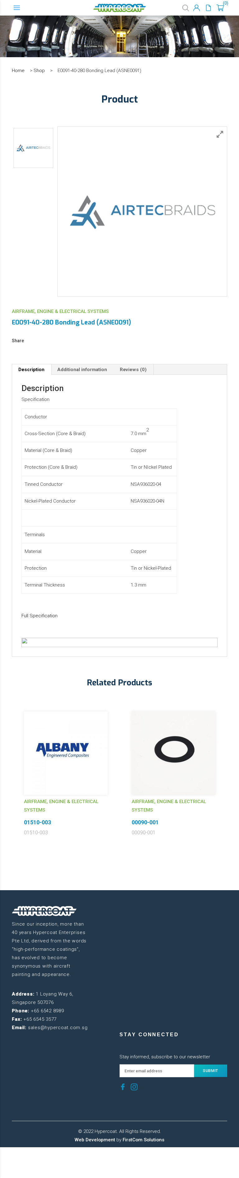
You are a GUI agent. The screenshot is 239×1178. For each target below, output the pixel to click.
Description (31, 369)
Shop (39, 70)
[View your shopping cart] (220, 8)
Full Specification (39, 616)
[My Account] (196, 8)
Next (232, 764)
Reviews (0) (133, 369)
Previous (7, 764)
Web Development (95, 1140)
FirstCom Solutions (143, 1140)
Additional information (82, 369)
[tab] (32, 369)
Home (18, 70)
